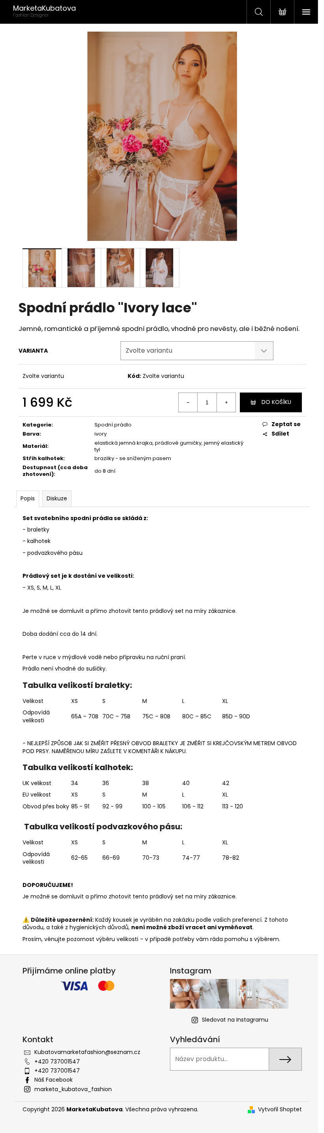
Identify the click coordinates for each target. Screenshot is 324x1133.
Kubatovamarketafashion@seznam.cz (87, 1052)
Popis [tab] (28, 498)
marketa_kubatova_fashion (73, 1089)
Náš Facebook (53, 1080)
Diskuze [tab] (57, 498)
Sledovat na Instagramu (235, 1020)
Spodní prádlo (113, 424)
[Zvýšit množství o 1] (226, 402)
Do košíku (276, 402)
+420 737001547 (57, 1061)
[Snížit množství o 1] (188, 402)
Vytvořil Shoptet (280, 1109)
